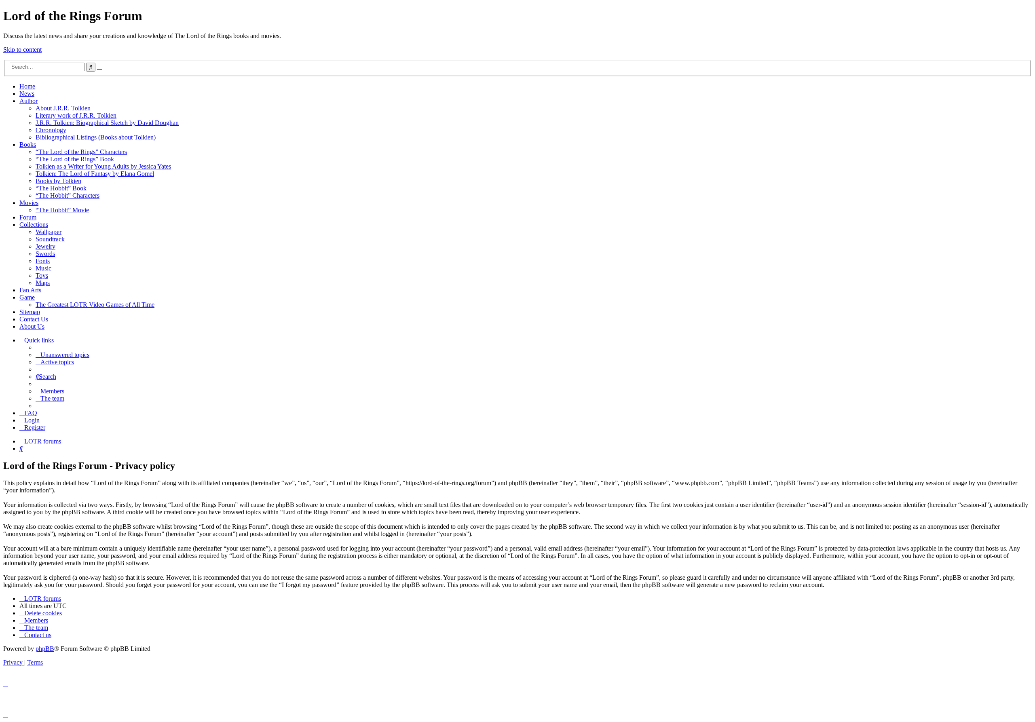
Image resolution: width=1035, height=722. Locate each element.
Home (27, 86)
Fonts (43, 261)
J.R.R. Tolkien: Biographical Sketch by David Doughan (107, 122)
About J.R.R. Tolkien (63, 108)
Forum (27, 217)
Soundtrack (50, 239)
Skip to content (22, 49)
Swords (45, 253)
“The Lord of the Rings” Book (75, 159)
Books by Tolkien (58, 180)
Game (27, 297)
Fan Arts (30, 290)
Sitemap (29, 311)
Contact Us (33, 319)
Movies (28, 202)
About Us (31, 326)
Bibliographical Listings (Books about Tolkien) (96, 137)
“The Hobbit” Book (61, 188)
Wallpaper (48, 231)
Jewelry (45, 246)
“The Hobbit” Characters (67, 195)
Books (27, 144)
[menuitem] (62, 354)
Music (43, 268)
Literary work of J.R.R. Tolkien (76, 115)
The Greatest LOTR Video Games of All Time (95, 304)
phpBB (45, 648)
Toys (42, 275)
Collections (33, 224)
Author (28, 100)
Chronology (51, 130)
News (26, 93)
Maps (43, 282)
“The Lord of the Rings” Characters (81, 151)
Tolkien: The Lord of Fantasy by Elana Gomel (95, 173)
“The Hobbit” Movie (62, 210)
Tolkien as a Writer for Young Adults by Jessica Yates (103, 166)
